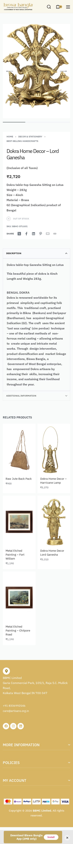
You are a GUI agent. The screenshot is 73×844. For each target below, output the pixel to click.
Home (10, 136)
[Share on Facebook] (26, 233)
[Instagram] (13, 726)
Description (13, 253)
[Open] (68, 7)
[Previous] (9, 71)
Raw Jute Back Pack (19, 478)
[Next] (63, 71)
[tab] (36, 253)
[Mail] (47, 233)
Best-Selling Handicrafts (22, 141)
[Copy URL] (55, 233)
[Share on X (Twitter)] (19, 233)
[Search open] (49, 7)
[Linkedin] (20, 726)
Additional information (21, 395)
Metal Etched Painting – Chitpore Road (18, 630)
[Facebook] (6, 726)
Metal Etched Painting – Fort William (15, 554)
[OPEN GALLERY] (36, 71)
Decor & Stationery (30, 136)
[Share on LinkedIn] (33, 233)
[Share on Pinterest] (40, 233)
